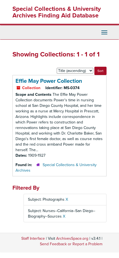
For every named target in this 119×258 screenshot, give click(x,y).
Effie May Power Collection (48, 81)
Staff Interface (33, 238)
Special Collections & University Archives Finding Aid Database (56, 12)
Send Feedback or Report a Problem (71, 244)
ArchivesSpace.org (72, 238)
